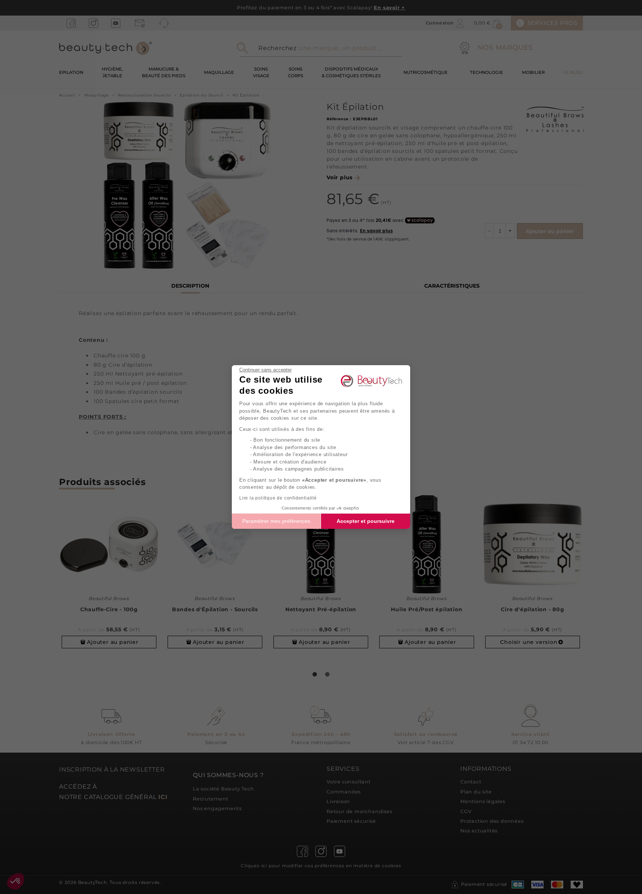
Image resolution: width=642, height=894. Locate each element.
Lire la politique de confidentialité (278, 498)
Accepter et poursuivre (366, 521)
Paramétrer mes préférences (276, 521)
